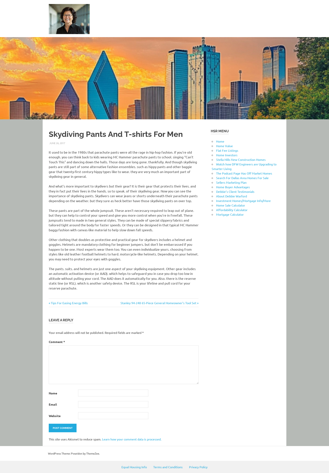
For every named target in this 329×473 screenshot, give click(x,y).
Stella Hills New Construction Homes (241, 159)
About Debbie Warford (231, 196)
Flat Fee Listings (227, 150)
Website (55, 416)
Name (53, 393)
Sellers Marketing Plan (231, 182)
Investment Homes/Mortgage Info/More (243, 201)
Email (53, 404)
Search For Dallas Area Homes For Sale (242, 178)
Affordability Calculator (232, 210)
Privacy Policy (198, 467)
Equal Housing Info (134, 467)
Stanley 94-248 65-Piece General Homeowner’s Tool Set (158, 303)
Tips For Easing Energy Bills (69, 303)
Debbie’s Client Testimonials (235, 191)
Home (220, 141)
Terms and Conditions (168, 467)
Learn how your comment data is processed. (131, 439)
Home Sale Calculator (230, 205)
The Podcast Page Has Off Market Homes (244, 173)
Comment (57, 342)
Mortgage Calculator (230, 214)
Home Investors (226, 155)
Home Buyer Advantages (233, 187)
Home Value (224, 146)
